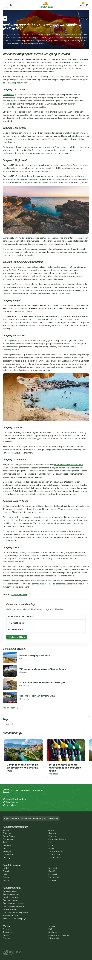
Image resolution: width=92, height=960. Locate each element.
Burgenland (8, 845)
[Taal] (86, 5)
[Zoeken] (11, 5)
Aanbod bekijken (17, 637)
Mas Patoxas (16, 340)
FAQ (50, 929)
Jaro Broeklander (19, 594)
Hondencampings (11, 897)
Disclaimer (52, 932)
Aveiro (51, 830)
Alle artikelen (9, 707)
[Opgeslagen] (81, 5)
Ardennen (7, 833)
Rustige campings (11, 915)
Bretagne (7, 851)
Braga (51, 848)
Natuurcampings (10, 891)
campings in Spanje (20, 82)
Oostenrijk (53, 874)
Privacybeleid (54, 938)
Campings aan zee (11, 894)
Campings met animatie (13, 903)
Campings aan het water (13, 906)
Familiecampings (10, 909)
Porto (51, 845)
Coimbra (52, 833)
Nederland (7, 868)
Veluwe (6, 830)
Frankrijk (6, 871)
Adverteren (8, 932)
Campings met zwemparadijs (15, 912)
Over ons (7, 929)
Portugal (52, 880)
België (6, 880)
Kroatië (51, 871)
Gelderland (8, 854)
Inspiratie (7, 818)
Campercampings (10, 900)
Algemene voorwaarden (58, 935)
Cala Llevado (8, 94)
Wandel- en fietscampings (14, 918)
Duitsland (52, 868)
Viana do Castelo (55, 851)
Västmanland (54, 854)
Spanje (85, 18)
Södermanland (54, 857)
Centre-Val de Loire (57, 839)
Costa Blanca (9, 836)
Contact (6, 935)
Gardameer (8, 839)
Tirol (5, 842)
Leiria (50, 842)
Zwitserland (53, 877)
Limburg (6, 848)
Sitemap (6, 938)
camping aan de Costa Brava (65, 165)
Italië (5, 874)
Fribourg (52, 836)
